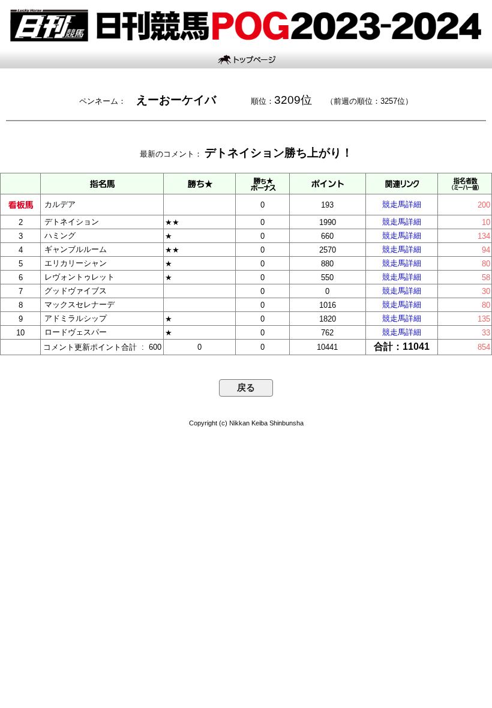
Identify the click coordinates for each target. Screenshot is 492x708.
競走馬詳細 (401, 204)
